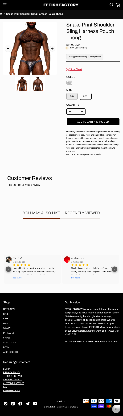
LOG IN (6, 369)
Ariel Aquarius (77, 258)
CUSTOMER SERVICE (13, 383)
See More (17, 278)
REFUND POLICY (11, 390)
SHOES (6, 337)
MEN (5, 323)
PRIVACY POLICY (11, 372)
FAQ (5, 387)
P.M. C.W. (17, 258)
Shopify (75, 407)
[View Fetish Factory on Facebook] (20, 403)
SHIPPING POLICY (12, 379)
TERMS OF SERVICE (13, 376)
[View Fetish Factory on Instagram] (5, 403)
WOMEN (7, 328)
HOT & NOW (9, 309)
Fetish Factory (56, 407)
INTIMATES (8, 333)
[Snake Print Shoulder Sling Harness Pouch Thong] (22, 84)
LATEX (6, 318)
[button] (111, 5)
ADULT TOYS (9, 342)
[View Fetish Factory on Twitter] (27, 403)
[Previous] (8, 48)
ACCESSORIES (10, 352)
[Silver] (69, 83)
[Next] (52, 48)
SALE (5, 314)
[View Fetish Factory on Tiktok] (13, 403)
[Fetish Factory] (61, 5)
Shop (6, 302)
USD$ (59, 401)
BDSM (6, 347)
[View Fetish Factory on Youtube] (35, 403)
